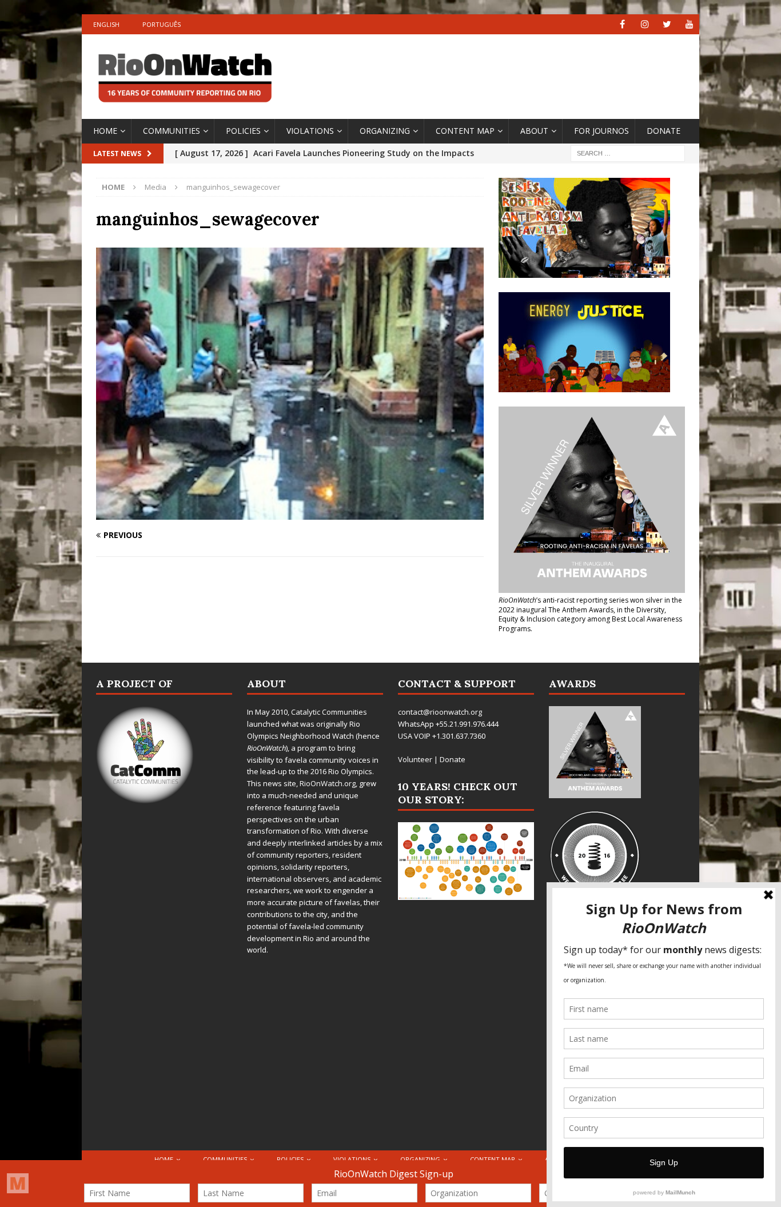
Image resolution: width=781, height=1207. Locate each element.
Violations (310, 130)
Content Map (465, 130)
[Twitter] (667, 24)
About (534, 130)
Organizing (385, 130)
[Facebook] (622, 24)
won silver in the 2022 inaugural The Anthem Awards (590, 605)
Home (105, 130)
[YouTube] (689, 24)
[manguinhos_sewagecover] (290, 513)
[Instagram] (645, 24)
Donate (663, 130)
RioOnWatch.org (328, 783)
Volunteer (415, 759)
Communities (171, 130)
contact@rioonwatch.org (440, 712)
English (106, 24)
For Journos (601, 130)
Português (161, 24)
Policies (243, 130)
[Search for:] (628, 152)
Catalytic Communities (329, 712)
